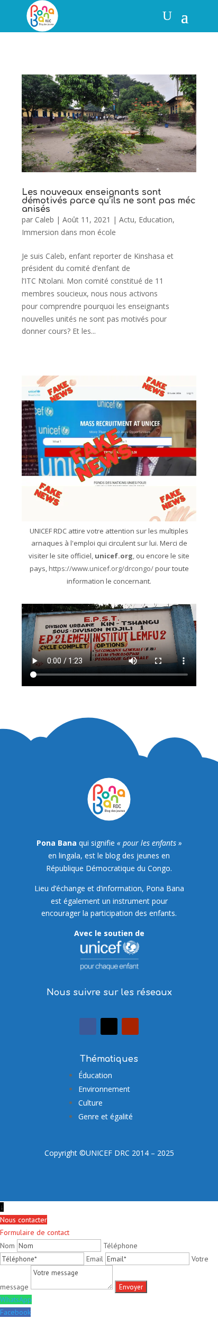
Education (155, 219)
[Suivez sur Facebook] (87, 1026)
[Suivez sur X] (109, 1026)
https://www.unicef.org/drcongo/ (101, 568)
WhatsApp (16, 1299)
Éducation (95, 1075)
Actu (126, 219)
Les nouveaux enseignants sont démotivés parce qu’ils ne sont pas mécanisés (109, 201)
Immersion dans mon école (69, 232)
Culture (90, 1103)
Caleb (44, 219)
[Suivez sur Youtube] (130, 1026)
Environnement (104, 1089)
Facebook (15, 1312)
